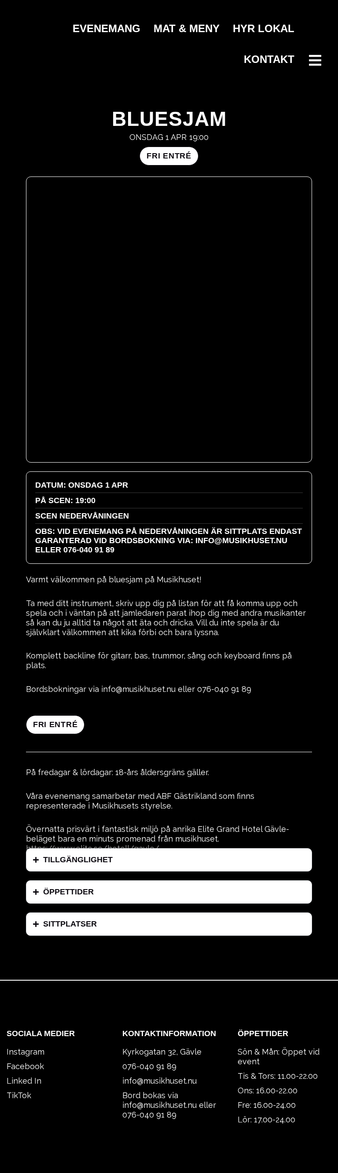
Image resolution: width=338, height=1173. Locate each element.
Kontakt (269, 59)
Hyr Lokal (263, 28)
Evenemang (106, 28)
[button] (169, 156)
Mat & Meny (187, 28)
